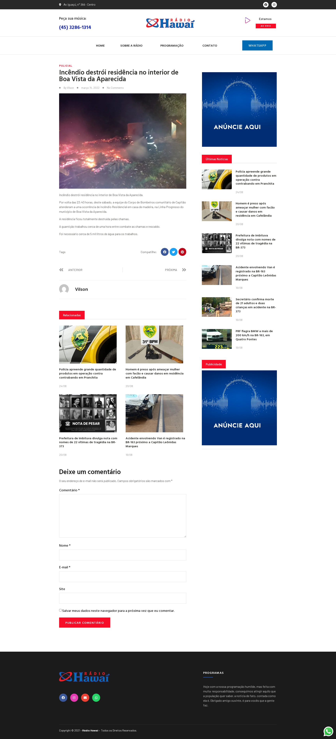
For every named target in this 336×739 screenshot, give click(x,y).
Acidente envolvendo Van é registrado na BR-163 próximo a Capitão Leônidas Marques (155, 442)
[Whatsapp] (96, 698)
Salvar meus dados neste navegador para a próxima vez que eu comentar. (118, 610)
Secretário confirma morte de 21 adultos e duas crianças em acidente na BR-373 (256, 305)
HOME (100, 45)
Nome (65, 545)
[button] (165, 252)
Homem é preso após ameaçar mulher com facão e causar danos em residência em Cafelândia (155, 373)
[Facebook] (266, 4)
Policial (65, 65)
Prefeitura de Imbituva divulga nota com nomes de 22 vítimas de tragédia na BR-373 (88, 442)
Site (62, 588)
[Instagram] (274, 4)
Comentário (69, 490)
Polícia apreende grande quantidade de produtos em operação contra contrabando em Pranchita (87, 373)
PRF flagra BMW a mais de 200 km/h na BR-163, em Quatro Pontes (254, 335)
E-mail (64, 567)
